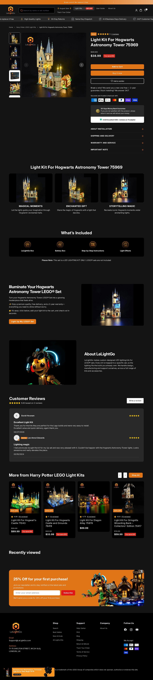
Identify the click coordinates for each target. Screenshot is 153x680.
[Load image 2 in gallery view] (14, 50)
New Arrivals (58, 636)
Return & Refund (82, 644)
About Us (103, 628)
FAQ (78, 632)
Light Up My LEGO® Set (22, 321)
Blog (78, 636)
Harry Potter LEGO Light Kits (26, 27)
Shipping (79, 640)
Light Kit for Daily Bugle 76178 (23, 671)
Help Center (81, 628)
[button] (83, 8)
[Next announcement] (113, 2)
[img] (134, 416)
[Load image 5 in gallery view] (14, 88)
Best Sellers (57, 632)
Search (55, 628)
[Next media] (81, 65)
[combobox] (37, 10)
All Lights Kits (58, 640)
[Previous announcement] (38, 2)
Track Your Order (83, 648)
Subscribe (68, 593)
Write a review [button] (135, 401)
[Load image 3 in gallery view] (14, 63)
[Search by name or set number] (21, 10)
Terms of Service (82, 652)
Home (11, 27)
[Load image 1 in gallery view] (14, 38)
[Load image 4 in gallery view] (14, 76)
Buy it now (117, 73)
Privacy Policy (81, 656)
